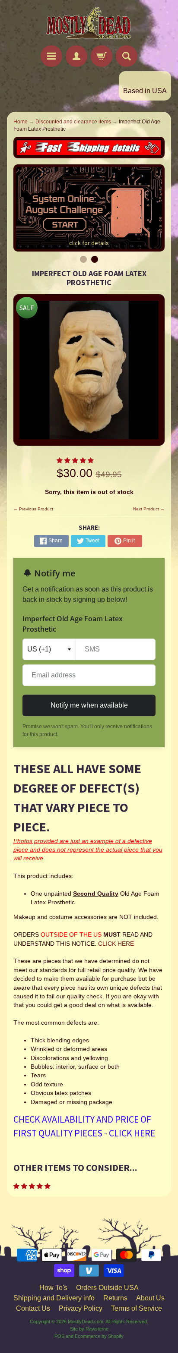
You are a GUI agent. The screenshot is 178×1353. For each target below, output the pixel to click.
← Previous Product (33, 509)
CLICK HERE (116, 944)
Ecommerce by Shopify (99, 1336)
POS (59, 1336)
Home (20, 121)
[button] (76, 460)
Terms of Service (136, 1308)
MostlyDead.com (85, 1321)
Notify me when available (89, 705)
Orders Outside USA (107, 1287)
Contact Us (33, 1308)
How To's (53, 1287)
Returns (115, 1298)
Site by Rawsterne (89, 1328)
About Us (150, 1298)
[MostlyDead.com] (89, 24)
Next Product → (149, 509)
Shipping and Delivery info (54, 1298)
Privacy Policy (80, 1308)
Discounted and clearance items (73, 121)
